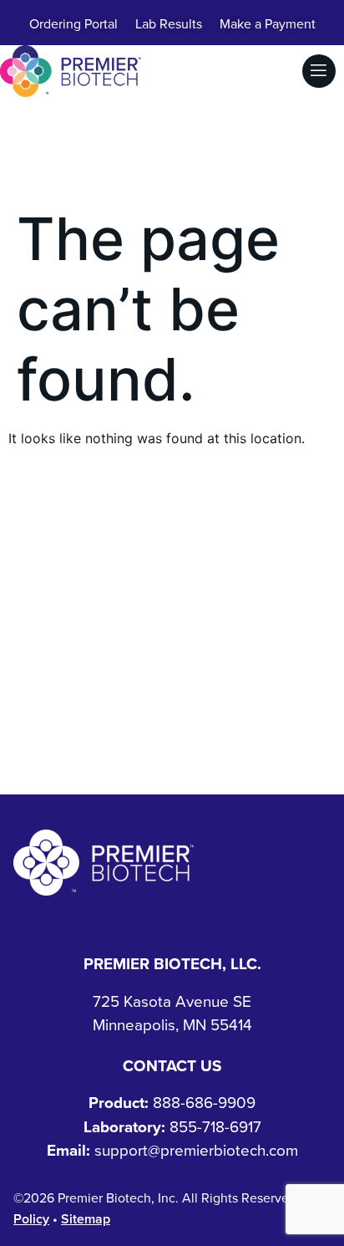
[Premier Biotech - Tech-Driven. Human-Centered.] (103, 863)
